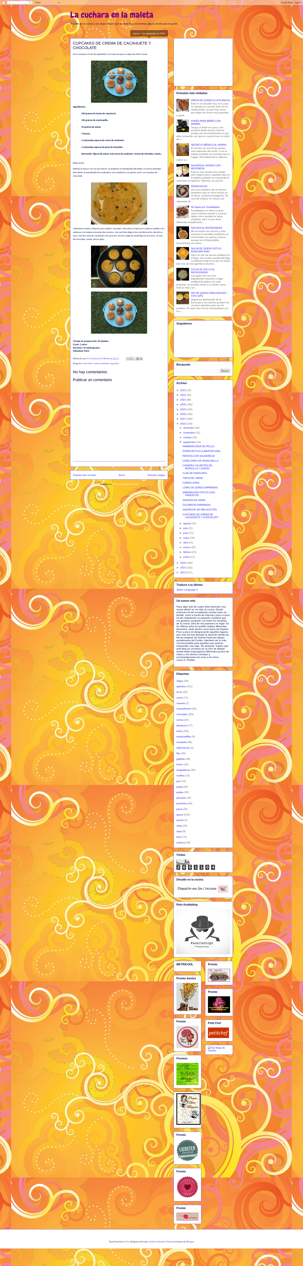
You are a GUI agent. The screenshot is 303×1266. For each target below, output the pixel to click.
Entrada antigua (156, 475)
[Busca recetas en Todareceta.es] (219, 1050)
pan (178, 781)
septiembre (189, 442)
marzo (187, 547)
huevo (179, 764)
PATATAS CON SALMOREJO (199, 456)
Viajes (179, 681)
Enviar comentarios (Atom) (126, 484)
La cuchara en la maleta (111, 14)
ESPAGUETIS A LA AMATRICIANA (201, 451)
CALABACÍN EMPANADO (197, 504)
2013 (183, 572)
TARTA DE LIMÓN (193, 478)
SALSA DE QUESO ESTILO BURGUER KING (206, 250)
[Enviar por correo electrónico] (128, 358)
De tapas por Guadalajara (205, 207)
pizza (179, 809)
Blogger (190, 1241)
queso (179, 814)
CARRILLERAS (191, 482)
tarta (178, 836)
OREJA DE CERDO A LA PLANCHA (210, 100)
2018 (183, 414)
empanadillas (183, 736)
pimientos (181, 803)
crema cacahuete (101, 363)
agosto (187, 523)
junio (186, 532)
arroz (179, 692)
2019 (183, 409)
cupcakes (114, 363)
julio (185, 528)
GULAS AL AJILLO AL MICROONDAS (203, 271)
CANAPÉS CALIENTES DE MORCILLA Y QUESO (197, 467)
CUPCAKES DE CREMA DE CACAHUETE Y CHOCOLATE (200, 516)
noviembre (189, 432)
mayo (186, 537)
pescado (181, 797)
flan (178, 753)
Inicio (122, 475)
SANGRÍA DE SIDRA (194, 500)
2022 (183, 395)
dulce (179, 731)
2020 (183, 404)
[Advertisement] (203, 61)
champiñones (183, 708)
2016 (183, 423)
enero (186, 556)
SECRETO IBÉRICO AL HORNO (209, 144)
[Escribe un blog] (131, 358)
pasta (179, 786)
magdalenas (183, 770)
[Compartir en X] (134, 358)
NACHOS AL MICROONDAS (206, 227)
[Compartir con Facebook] (138, 358)
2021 (183, 399)
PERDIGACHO (199, 186)
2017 (183, 418)
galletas (180, 758)
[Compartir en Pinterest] (141, 358)
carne (179, 697)
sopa (179, 831)
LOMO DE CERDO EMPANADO (200, 487)
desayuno (181, 725)
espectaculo (183, 747)
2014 (183, 567)
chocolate (87, 363)
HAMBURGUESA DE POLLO (198, 446)
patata (179, 792)
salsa (179, 825)
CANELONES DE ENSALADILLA (200, 460)
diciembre (189, 427)
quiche (180, 820)
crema (179, 719)
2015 (183, 562)
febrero (187, 552)
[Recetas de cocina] (218, 1037)
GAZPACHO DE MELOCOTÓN (200, 509)
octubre (187, 437)
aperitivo (181, 686)
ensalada (181, 742)
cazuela (180, 703)
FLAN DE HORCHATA (195, 473)
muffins (180, 775)
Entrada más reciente (84, 475)
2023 (183, 390)
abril (186, 542)
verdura (180, 842)
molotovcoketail (157, 1241)
